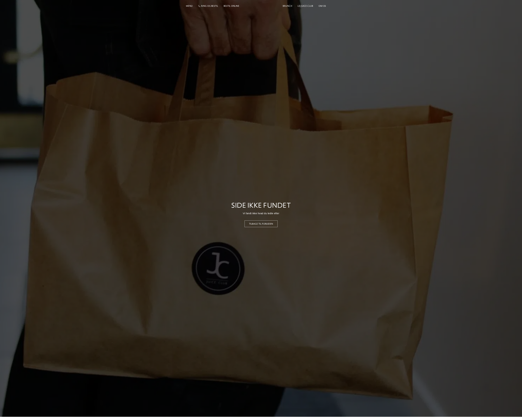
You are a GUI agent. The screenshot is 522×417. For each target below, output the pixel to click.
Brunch (287, 5)
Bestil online (231, 5)
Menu (189, 5)
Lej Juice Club (305, 5)
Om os (322, 5)
